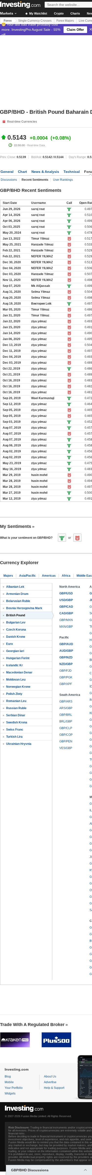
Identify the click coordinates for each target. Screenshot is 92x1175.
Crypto (59, 13)
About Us (50, 1076)
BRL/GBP (65, 721)
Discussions (9, 179)
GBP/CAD (66, 606)
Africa (66, 575)
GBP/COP (66, 734)
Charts (75, 13)
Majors (8, 575)
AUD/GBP (66, 651)
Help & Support (54, 1088)
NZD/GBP (66, 664)
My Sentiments (15, 526)
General (6, 172)
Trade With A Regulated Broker (32, 1024)
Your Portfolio (14, 1088)
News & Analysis (45, 172)
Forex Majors (65, 20)
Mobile (9, 1082)
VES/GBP (65, 748)
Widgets (10, 1093)
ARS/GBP (65, 708)
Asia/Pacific (27, 575)
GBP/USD (66, 593)
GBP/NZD (66, 657)
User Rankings (63, 179)
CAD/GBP (66, 613)
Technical (72, 172)
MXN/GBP (66, 626)
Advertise (50, 1082)
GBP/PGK (65, 677)
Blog (8, 1076)
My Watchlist (37, 13)
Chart (22, 172)
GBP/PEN (65, 741)
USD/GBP (66, 600)
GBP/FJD (65, 670)
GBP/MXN (66, 620)
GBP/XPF (65, 684)
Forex (8, 20)
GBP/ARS (65, 701)
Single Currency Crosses (35, 20)
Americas (49, 575)
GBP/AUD (66, 644)
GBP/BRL (65, 715)
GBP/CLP (65, 728)
